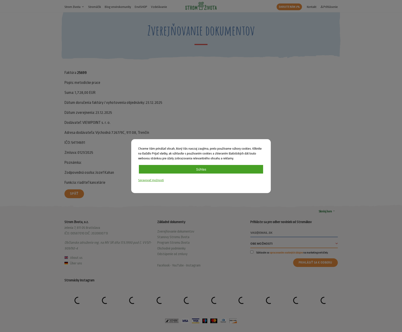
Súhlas (201, 169)
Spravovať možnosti (151, 180)
